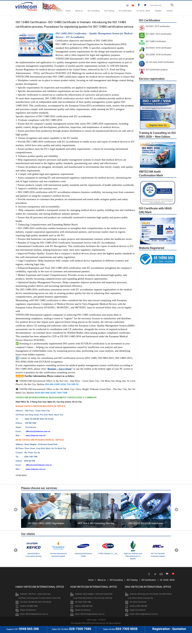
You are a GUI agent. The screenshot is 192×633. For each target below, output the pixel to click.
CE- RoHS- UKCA (143, 11)
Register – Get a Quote (60, 368)
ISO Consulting (94, 11)
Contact (169, 11)
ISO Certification (125, 11)
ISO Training (109, 11)
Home (68, 11)
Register (158, 11)
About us (79, 11)
